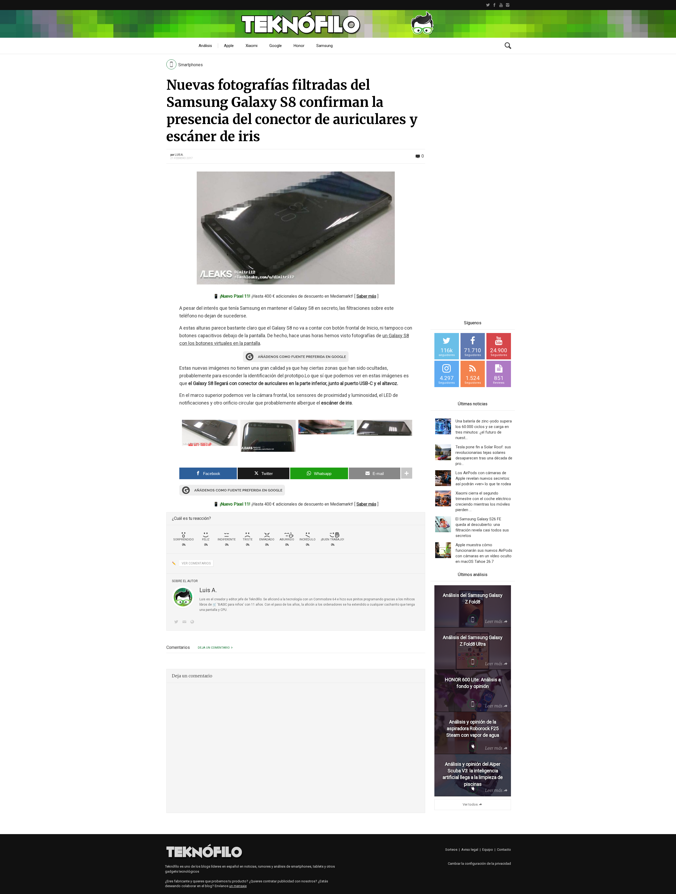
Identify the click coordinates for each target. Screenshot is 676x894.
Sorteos (451, 850)
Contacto (504, 850)
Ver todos (470, 804)
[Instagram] (507, 5)
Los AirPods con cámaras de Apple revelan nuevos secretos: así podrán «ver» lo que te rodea (483, 478)
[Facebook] (494, 5)
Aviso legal (469, 850)
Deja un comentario (214, 647)
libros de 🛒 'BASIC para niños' (221, 604)
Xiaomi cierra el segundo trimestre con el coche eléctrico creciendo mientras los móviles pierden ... (483, 501)
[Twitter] (488, 5)
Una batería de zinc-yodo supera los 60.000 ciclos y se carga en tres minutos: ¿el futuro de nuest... (484, 429)
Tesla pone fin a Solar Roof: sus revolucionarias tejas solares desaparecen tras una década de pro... (484, 455)
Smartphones (190, 64)
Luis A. (179, 154)
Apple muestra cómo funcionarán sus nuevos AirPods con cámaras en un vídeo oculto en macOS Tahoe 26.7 (484, 553)
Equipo (487, 850)
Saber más (366, 296)
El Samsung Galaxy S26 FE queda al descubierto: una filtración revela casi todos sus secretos (482, 527)
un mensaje (238, 886)
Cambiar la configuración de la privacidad (479, 864)
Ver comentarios (196, 563)
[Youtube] (501, 5)
